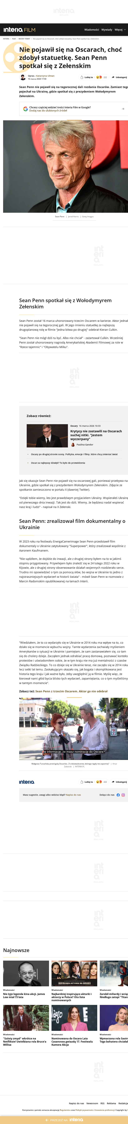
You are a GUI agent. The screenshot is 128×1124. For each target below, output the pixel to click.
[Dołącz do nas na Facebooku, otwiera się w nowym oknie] (118, 795)
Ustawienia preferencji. (104, 1110)
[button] (91, 29)
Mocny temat (24, 39)
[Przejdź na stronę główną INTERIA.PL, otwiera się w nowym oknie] (13, 29)
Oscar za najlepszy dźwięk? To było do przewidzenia (58, 462)
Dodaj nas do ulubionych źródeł (60, 110)
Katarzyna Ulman (45, 75)
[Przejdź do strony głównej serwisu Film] (29, 29)
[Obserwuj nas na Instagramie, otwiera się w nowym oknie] (123, 795)
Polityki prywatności (84, 1110)
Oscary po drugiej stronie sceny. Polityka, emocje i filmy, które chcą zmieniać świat (74, 454)
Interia (6, 39)
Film (14, 39)
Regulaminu (65, 1110)
